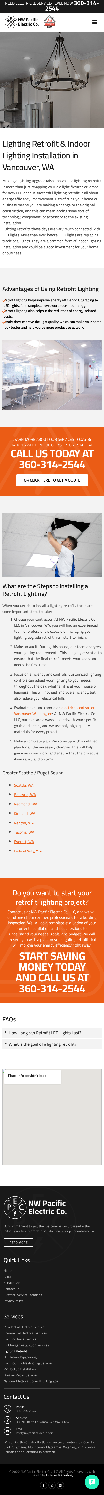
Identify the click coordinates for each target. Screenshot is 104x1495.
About (8, 1276)
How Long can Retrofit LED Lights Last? (45, 1033)
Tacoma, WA (24, 832)
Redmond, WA (25, 804)
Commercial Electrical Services (25, 1333)
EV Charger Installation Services (26, 1345)
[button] (94, 22)
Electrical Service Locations (23, 1294)
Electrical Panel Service (20, 1339)
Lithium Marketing (59, 1475)
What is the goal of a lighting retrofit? (42, 1044)
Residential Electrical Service (24, 1327)
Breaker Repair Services (21, 1375)
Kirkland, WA (24, 813)
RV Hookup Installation (20, 1369)
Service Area (12, 1282)
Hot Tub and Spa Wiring (20, 1357)
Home (8, 1270)
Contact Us (11, 1288)
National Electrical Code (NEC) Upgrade (31, 1381)
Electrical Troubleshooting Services (28, 1363)
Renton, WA (24, 822)
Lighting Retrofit (15, 1351)
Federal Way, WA (28, 851)
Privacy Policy (13, 1300)
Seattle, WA (24, 785)
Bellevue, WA (25, 794)
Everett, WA (24, 841)
